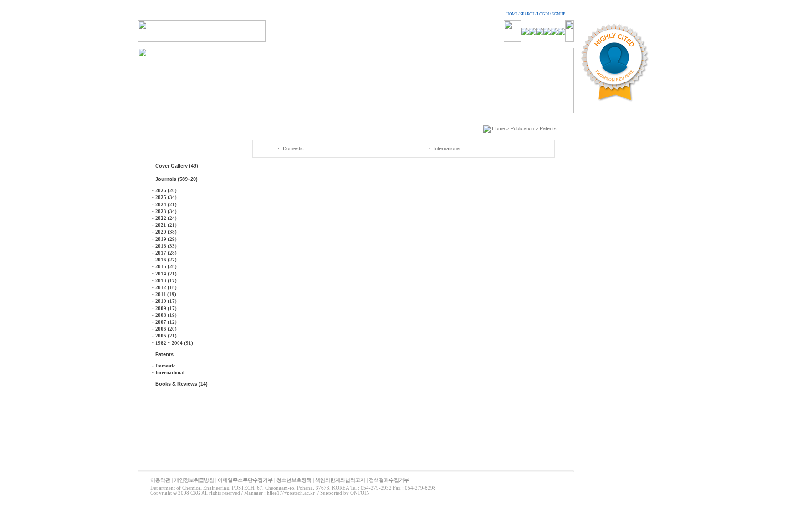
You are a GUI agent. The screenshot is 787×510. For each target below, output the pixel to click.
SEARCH (527, 14)
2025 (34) (166, 197)
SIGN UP (558, 14)
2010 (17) (166, 301)
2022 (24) (166, 218)
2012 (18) (166, 287)
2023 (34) (166, 211)
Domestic (165, 365)
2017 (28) (166, 252)
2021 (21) (166, 225)
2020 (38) (166, 232)
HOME (511, 14)
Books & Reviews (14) (181, 384)
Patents (164, 354)
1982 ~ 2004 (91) (174, 343)
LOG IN (543, 14)
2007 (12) (166, 322)
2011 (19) (165, 294)
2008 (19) (166, 315)
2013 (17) (166, 280)
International (169, 372)
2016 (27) (166, 259)
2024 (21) (166, 204)
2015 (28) (166, 266)
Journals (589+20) (176, 179)
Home (498, 128)
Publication (522, 128)
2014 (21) (166, 273)
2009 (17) (166, 308)
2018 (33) (166, 246)
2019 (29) (166, 239)
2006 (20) (166, 329)
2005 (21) (166, 335)
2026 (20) (166, 190)
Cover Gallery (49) (176, 165)
